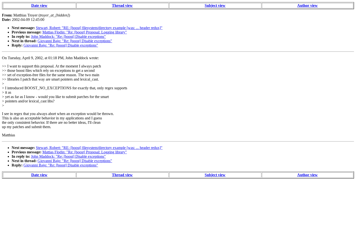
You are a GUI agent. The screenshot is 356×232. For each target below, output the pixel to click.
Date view (39, 5)
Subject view (215, 5)
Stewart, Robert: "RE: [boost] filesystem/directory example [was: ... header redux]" (99, 28)
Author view (307, 5)
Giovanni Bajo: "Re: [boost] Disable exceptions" (75, 41)
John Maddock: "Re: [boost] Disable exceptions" (68, 36)
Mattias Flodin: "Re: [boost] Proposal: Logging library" (84, 32)
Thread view (122, 5)
